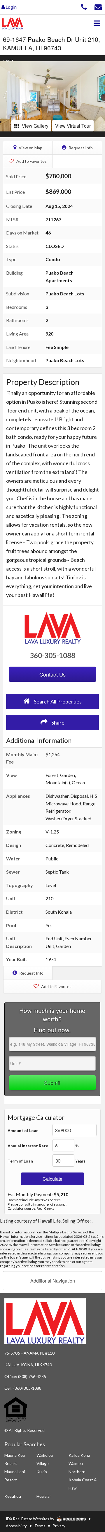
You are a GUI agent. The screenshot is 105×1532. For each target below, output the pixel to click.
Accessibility (16, 1526)
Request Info (80, 147)
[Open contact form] (98, 6)
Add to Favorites (31, 161)
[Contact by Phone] (84, 6)
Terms (39, 1526)
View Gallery (35, 125)
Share (57, 722)
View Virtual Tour (73, 125)
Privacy (59, 1526)
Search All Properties (57, 701)
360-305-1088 (52, 655)
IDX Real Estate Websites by (30, 1518)
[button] (5, 96)
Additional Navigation (52, 1280)
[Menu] (97, 23)
